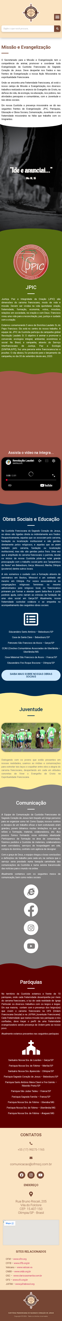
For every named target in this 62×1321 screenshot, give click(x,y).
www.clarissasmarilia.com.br (27, 1275)
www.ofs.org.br (20, 1279)
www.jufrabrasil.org (24, 1284)
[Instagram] (31, 1175)
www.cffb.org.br (22, 1263)
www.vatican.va (24, 1267)
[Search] (57, 28)
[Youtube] (40, 1175)
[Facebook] (21, 1175)
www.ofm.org (20, 1259)
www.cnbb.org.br (22, 1271)
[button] (57, 17)
